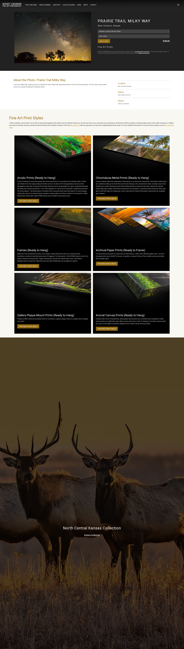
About (85, 5)
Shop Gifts (56, 5)
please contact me (144, 53)
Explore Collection (92, 535)
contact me (75, 125)
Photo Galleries (31, 5)
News (79, 5)
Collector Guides (69, 5)
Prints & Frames (45, 5)
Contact (93, 5)
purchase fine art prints (142, 51)
